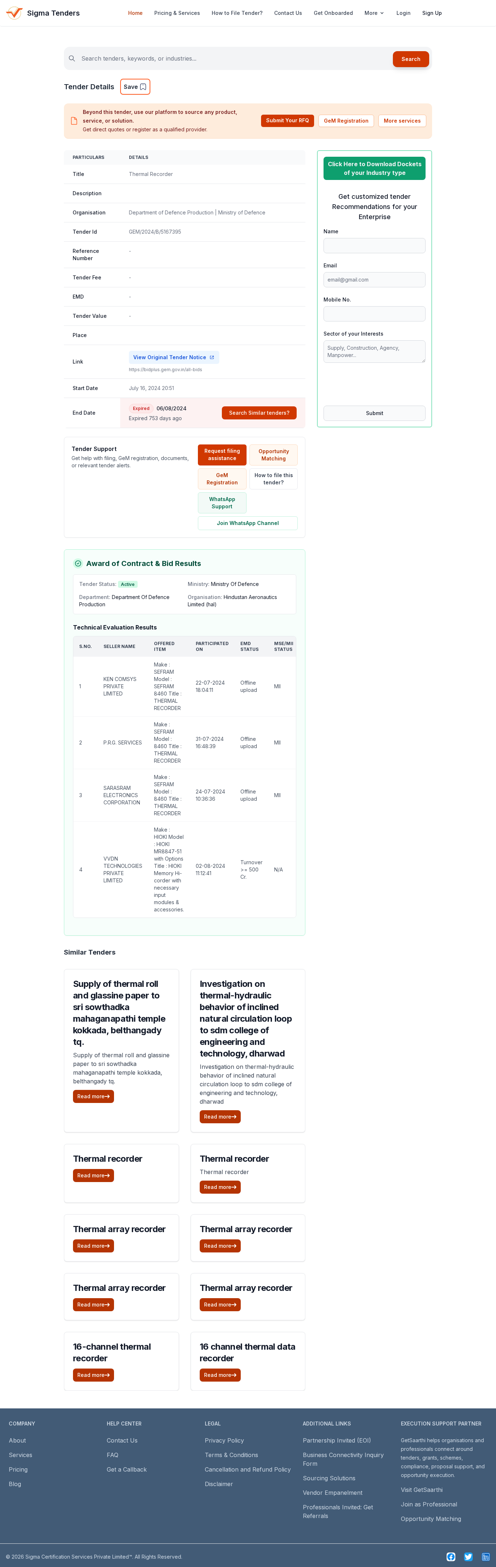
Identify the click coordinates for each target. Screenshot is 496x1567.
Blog (15, 1484)
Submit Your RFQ (287, 120)
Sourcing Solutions (329, 1478)
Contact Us (288, 13)
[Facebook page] (451, 1556)
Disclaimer (219, 1484)
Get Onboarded (333, 13)
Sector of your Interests (353, 334)
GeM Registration (346, 121)
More (371, 13)
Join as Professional (429, 1504)
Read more (91, 1096)
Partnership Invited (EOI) (337, 1440)
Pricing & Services (177, 13)
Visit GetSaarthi (422, 1489)
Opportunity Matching (274, 455)
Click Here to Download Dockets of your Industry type (375, 168)
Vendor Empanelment (332, 1492)
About (17, 1440)
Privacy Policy (224, 1440)
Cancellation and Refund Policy (248, 1469)
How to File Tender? (237, 13)
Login (404, 13)
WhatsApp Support (222, 502)
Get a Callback (127, 1469)
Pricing (18, 1469)
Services (20, 1455)
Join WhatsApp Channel (248, 523)
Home (135, 13)
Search (411, 59)
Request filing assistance (222, 454)
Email (330, 265)
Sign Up (432, 13)
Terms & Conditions (231, 1455)
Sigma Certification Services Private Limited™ (78, 1557)
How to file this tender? (274, 478)
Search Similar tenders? (259, 413)
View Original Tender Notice (169, 357)
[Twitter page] (468, 1556)
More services (402, 121)
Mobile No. (337, 299)
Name (331, 231)
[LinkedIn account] (485, 1556)
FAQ (112, 1455)
